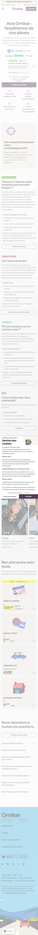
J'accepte (28, 496)
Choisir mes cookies (9, 496)
